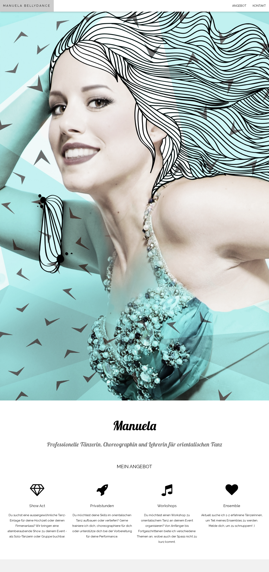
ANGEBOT (239, 6)
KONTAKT (259, 6)
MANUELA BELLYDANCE (27, 6)
